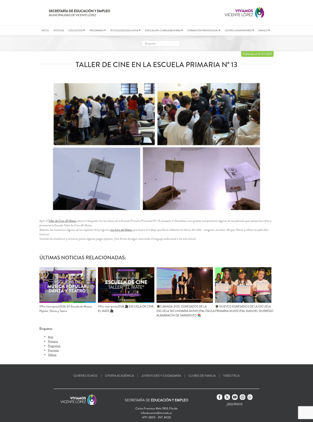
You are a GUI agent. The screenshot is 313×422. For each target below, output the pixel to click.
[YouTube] (235, 397)
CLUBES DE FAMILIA (202, 375)
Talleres (52, 355)
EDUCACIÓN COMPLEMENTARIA (163, 30)
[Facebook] (219, 397)
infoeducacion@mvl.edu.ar (156, 413)
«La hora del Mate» (121, 230)
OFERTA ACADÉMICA (119, 375)
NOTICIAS (58, 30)
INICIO (45, 30)
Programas (54, 346)
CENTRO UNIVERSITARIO (238, 30)
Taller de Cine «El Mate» (62, 221)
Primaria (53, 341)
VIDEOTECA (231, 375)
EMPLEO (263, 30)
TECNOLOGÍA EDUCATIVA (124, 30)
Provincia (53, 350)
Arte (50, 337)
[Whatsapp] (250, 397)
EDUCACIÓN (76, 30)
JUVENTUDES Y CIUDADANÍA (161, 375)
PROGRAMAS (96, 30)
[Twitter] (227, 397)
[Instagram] (242, 397)
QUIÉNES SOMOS (85, 375)
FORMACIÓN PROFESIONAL (202, 30)
